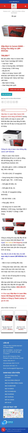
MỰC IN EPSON (9, 394)
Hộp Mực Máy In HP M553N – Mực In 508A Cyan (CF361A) (7, 327)
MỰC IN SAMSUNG (10, 391)
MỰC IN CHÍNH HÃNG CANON (14, 383)
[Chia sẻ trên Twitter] (8, 102)
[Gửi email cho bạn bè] (11, 102)
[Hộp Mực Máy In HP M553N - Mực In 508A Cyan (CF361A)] (7, 317)
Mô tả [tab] (3, 110)
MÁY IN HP (8, 402)
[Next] (27, 322)
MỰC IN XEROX (9, 388)
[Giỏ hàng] (25, 6)
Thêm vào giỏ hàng (16, 89)
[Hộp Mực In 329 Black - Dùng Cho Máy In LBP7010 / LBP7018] (21, 317)
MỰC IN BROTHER (10, 386)
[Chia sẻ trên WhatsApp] (2, 102)
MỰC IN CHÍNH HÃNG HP (12, 380)
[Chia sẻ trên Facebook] (5, 102)
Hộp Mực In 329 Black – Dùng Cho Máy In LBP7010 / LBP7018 (20, 327)
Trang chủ (6, 11)
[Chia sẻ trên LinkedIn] (16, 102)
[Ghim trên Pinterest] (14, 102)
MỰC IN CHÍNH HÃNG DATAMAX (18, 12)
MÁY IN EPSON (9, 397)
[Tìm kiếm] (4, 6)
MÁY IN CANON (9, 400)
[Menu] (2, 6)
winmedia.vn (17, 431)
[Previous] (1, 322)
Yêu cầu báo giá (6, 94)
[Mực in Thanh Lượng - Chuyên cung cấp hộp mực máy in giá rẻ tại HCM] (14, 6)
